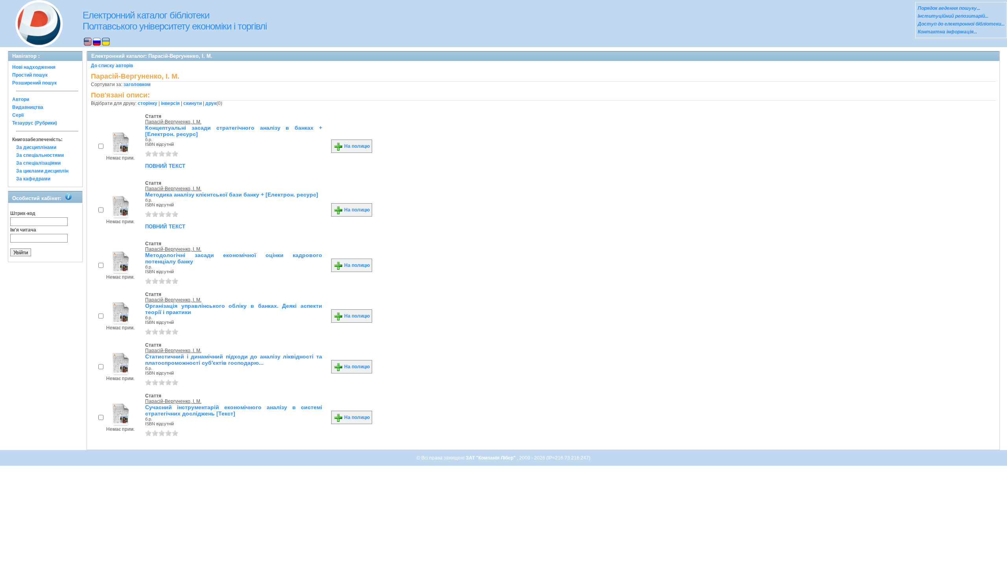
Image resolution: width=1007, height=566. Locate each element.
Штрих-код (22, 213)
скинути (192, 103)
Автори (20, 99)
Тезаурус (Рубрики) (34, 123)
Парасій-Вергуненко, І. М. (173, 122)
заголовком (137, 84)
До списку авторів (112, 65)
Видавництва (27, 107)
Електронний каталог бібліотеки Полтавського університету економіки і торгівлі (175, 20)
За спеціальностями (40, 155)
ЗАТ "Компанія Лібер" (491, 458)
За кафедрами (33, 179)
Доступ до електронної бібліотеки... (961, 24)
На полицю (356, 146)
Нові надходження (33, 67)
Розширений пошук (34, 83)
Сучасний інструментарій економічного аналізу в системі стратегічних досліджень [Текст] (233, 410)
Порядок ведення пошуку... (949, 8)
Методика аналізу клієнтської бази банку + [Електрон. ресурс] (231, 194)
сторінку (147, 103)
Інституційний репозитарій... (953, 16)
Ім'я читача (23, 230)
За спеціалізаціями (38, 163)
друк (210, 103)
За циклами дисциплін (42, 171)
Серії (18, 115)
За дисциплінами (36, 147)
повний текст (165, 165)
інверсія (170, 103)
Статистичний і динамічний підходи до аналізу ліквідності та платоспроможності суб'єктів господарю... (233, 359)
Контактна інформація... (947, 32)
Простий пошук (30, 75)
